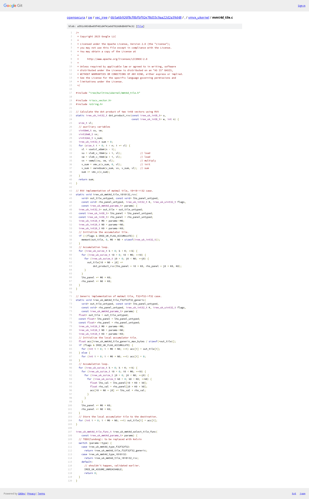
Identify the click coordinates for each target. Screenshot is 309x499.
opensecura (76, 17)
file (140, 26)
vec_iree (101, 17)
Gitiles (21, 493)
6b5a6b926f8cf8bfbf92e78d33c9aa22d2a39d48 (146, 17)
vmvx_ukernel (198, 17)
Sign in (301, 5)
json (302, 493)
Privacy (31, 493)
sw (90, 17)
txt (294, 493)
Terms (41, 493)
